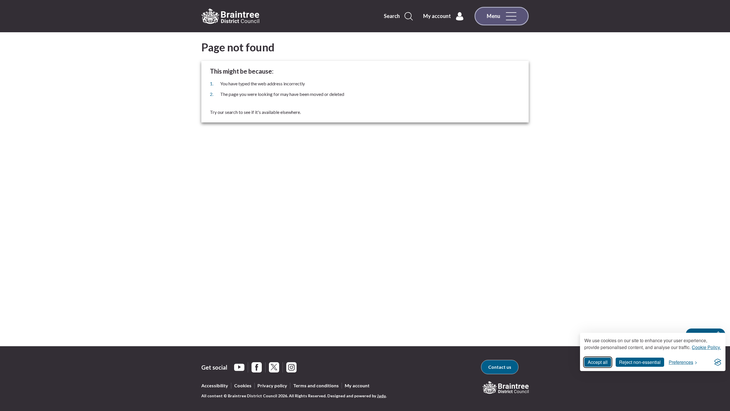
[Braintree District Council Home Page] (230, 16)
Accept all (598, 362)
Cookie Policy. (706, 347)
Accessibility (214, 385)
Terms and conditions (316, 385)
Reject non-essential (640, 362)
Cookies (243, 385)
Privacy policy (272, 385)
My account (357, 385)
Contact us (499, 367)
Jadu (381, 395)
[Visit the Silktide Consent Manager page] (717, 362)
